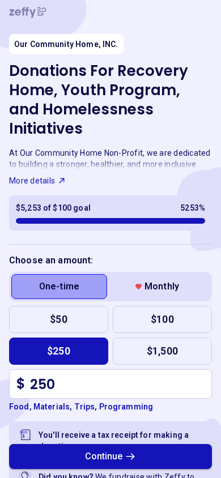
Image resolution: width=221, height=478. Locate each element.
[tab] (59, 286)
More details (32, 180)
